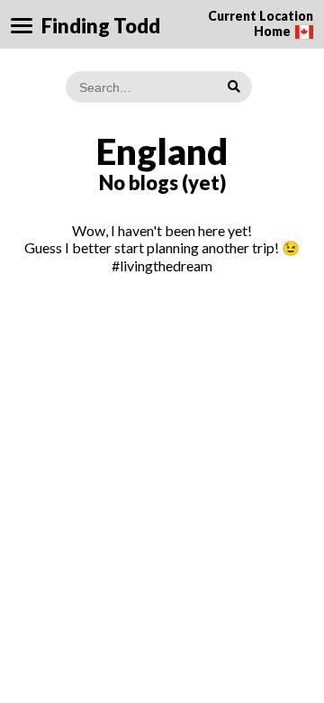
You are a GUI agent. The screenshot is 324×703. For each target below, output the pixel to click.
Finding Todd (100, 26)
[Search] (234, 85)
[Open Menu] (21, 26)
